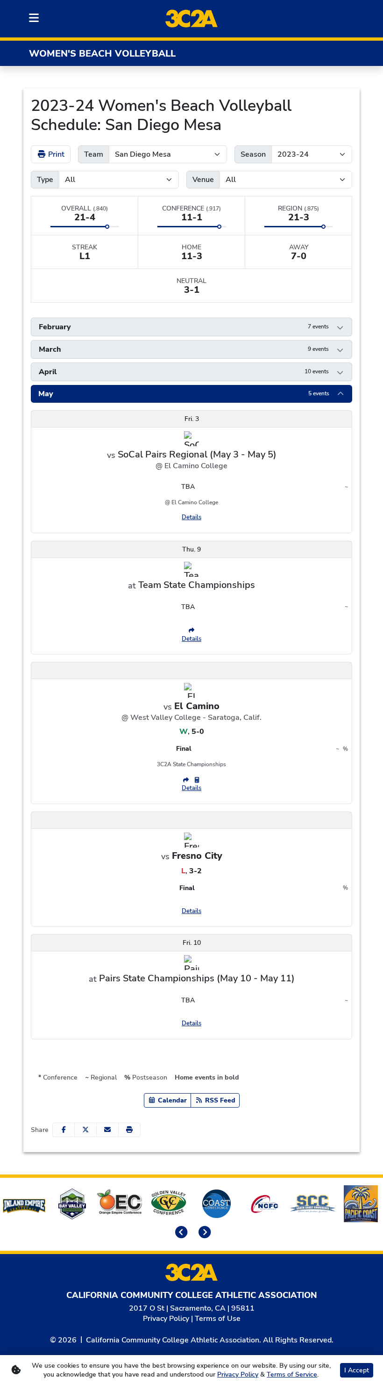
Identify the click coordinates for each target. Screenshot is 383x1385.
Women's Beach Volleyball (102, 53)
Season (253, 154)
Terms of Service (292, 1374)
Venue (203, 179)
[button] (191, 327)
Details (191, 517)
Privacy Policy (166, 1318)
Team (93, 154)
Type (45, 179)
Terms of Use (218, 1318)
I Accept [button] (356, 1370)
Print (55, 154)
